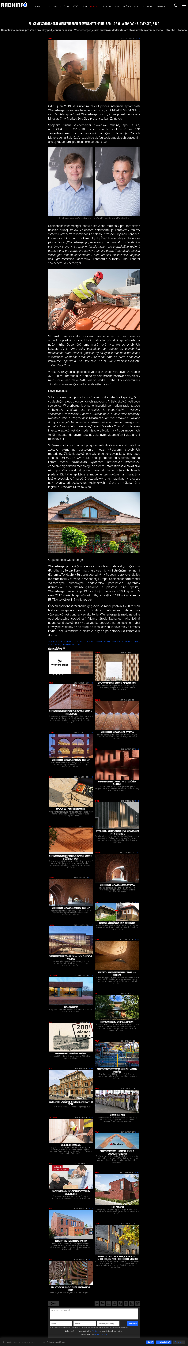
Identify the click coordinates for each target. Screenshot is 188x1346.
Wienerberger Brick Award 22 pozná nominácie (71, 908)
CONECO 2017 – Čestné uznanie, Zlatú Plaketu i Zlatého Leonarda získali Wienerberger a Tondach (117, 1258)
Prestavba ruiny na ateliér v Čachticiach (117, 1022)
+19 (92, 683)
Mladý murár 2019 (117, 1115)
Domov (38, 6)
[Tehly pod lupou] (117, 1189)
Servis (117, 6)
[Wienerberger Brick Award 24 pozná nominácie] (71, 746)
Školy (136, 6)
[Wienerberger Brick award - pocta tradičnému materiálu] (117, 765)
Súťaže (75, 6)
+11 (138, 652)
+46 (138, 700)
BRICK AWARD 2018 (71, 1007)
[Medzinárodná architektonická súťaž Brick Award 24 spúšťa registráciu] (117, 815)
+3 (138, 1089)
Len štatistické (164, 1342)
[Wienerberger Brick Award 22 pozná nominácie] (71, 892)
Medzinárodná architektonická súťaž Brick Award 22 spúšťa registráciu (70, 857)
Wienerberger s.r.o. (57, 675)
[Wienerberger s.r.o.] (60, 662)
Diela (47, 6)
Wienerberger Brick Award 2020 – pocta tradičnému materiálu (70, 957)
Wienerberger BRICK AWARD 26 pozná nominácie (117, 683)
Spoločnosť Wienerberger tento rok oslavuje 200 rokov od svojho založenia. (70, 1057)
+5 (92, 1260)
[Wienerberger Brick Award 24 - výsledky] (117, 715)
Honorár (107, 6)
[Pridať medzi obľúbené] (131, 1303)
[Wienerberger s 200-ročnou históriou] (71, 1037)
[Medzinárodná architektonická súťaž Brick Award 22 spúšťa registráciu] (71, 841)
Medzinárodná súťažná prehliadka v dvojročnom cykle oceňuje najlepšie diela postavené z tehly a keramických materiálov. (117, 737)
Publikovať (133, 1324)
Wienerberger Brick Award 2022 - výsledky (117, 885)
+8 (138, 1041)
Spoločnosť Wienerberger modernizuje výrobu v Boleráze (117, 1070)
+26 (138, 852)
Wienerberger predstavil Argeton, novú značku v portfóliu (71, 1292)
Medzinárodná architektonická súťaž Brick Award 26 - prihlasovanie (70, 712)
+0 (92, 1117)
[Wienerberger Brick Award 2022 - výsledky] (117, 868)
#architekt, (66, 644)
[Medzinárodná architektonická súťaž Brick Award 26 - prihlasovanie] (71, 696)
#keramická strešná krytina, (126, 641)
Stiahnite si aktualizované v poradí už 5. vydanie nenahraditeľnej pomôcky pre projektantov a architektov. (71, 1197)
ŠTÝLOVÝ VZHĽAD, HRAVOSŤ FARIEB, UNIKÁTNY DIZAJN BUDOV (70, 1288)
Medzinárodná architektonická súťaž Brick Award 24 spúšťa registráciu (117, 832)
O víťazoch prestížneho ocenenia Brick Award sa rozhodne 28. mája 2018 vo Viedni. (70, 1011)
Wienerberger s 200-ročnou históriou (70, 1054)
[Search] (176, 5)
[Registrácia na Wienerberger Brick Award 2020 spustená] (117, 955)
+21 (138, 801)
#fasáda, (80, 641)
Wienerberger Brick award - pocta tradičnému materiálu (117, 783)
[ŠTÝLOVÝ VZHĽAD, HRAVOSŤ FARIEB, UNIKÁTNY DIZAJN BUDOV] (71, 1273)
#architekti (76, 644)
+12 (138, 1132)
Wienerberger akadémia (71, 1145)
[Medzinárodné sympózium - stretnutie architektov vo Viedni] (71, 1085)
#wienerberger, (56, 641)
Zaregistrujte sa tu (100, 1334)
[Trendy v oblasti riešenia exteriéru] (71, 792)
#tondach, (69, 641)
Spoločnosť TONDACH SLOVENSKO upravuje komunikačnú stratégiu (117, 1152)
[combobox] (176, 5)
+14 (138, 1173)
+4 (138, 1224)
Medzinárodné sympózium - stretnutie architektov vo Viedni (71, 1103)
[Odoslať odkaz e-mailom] (126, 1303)
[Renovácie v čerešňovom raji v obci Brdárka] (117, 912)
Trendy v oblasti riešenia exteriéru (70, 809)
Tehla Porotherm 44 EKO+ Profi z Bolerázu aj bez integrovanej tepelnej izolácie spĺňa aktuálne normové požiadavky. (117, 1076)
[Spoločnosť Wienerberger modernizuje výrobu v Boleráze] (117, 1054)
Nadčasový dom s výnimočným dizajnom (71, 1241)
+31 (138, 749)
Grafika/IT (160, 6)
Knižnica (127, 6)
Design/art (148, 6)
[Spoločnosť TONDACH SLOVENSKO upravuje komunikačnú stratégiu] (117, 1141)
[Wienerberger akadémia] (71, 1131)
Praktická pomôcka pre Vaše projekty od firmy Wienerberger (71, 1192)
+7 (92, 1022)
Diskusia (57, 6)
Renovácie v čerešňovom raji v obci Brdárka (117, 923)
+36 (138, 994)
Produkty (94, 6)
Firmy (84, 6)
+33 (91, 826)
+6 (92, 1069)
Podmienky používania (56, 1342)
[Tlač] (120, 1303)
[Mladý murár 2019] (117, 1101)
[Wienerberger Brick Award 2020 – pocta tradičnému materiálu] (71, 940)
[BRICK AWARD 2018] (71, 991)
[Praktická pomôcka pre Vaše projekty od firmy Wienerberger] (71, 1177)
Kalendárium (53, 976)
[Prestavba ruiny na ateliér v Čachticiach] (117, 1007)
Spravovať (179, 1342)
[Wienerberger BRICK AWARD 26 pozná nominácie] (117, 667)
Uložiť (150, 1342)
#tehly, (108, 641)
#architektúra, (54, 644)
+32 (91, 733)
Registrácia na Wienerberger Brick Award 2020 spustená (117, 974)
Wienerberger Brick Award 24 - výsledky (117, 732)
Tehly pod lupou (117, 1207)
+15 (138, 940)
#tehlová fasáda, (94, 641)
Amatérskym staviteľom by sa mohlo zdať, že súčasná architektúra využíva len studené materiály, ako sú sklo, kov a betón (117, 1211)
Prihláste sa (96, 1331)
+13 (138, 902)
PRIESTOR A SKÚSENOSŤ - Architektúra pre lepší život (71, 1107)
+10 (92, 777)
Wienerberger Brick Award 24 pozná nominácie (71, 760)
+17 (92, 925)
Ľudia (66, 6)
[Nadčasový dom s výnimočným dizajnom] (71, 1224)
